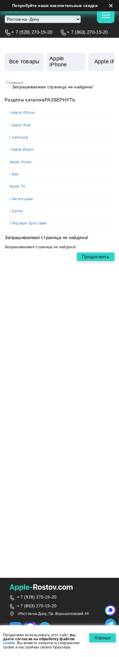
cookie (9, 643)
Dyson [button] (17, 211)
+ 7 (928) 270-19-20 (31, 32)
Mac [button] (15, 174)
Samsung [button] (20, 138)
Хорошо (102, 637)
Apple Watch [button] (23, 150)
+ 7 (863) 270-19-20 (87, 32)
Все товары (24, 61)
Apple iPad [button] (21, 125)
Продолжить (95, 256)
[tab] (59, 113)
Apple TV (17, 187)
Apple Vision (20, 162)
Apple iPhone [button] (23, 113)
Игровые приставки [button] (29, 223)
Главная (14, 83)
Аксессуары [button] (22, 199)
